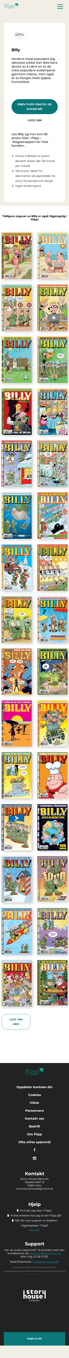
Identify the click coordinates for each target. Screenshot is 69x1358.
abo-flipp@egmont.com (45, 1253)
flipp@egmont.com (46, 1261)
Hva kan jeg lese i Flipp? (36, 1210)
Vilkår (34, 1103)
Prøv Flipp (34, 1338)
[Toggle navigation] (60, 6)
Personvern (34, 1110)
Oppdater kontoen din (34, 1087)
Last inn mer (15, 1022)
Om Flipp (34, 1134)
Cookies (34, 1095)
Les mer (34, 1229)
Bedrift (34, 1126)
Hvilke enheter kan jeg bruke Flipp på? (36, 1215)
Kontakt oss (34, 1118)
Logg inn (35, 120)
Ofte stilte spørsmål (34, 1142)
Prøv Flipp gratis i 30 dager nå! (34, 107)
